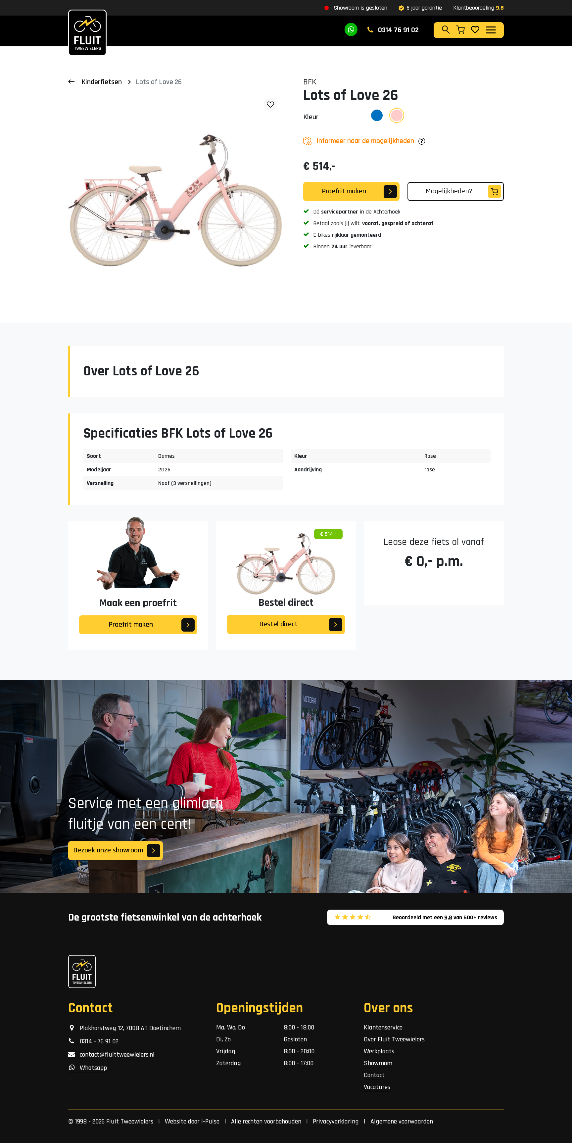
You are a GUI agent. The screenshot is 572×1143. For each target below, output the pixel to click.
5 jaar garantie (424, 8)
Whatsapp (91, 1068)
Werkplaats (379, 1051)
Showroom (378, 1063)
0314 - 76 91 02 (97, 1041)
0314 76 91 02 (397, 30)
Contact (374, 1075)
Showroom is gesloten (360, 8)
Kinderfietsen (101, 82)
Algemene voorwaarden (401, 1121)
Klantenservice (383, 1027)
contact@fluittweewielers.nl (115, 1054)
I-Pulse (210, 1121)
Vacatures (377, 1087)
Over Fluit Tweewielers (394, 1039)
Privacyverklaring (336, 1121)
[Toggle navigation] (491, 30)
